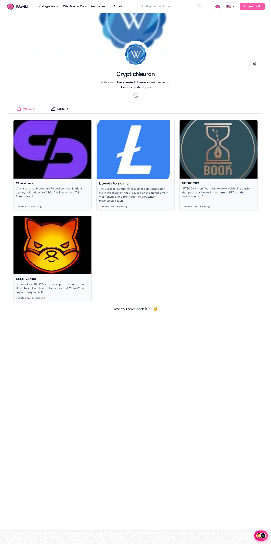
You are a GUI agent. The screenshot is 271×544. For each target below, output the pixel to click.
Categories (47, 6)
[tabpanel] (135, 222)
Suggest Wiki (252, 6)
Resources (98, 6)
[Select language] (231, 6)
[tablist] (135, 109)
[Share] (254, 64)
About (117, 6)
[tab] (25, 108)
